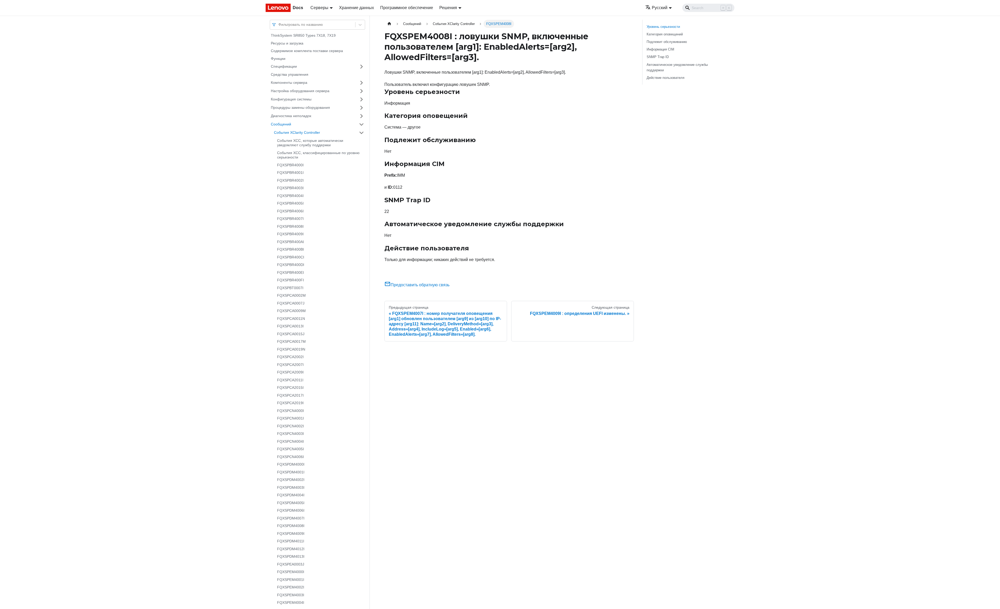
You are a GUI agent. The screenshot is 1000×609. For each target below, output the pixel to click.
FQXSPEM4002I (290, 587)
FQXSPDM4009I (290, 533)
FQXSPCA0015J (290, 334)
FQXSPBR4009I (290, 234)
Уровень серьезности (663, 27)
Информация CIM (660, 49)
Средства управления (289, 74)
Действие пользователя (665, 78)
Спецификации (284, 66)
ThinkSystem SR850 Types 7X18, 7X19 (303, 35)
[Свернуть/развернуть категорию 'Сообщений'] (361, 124)
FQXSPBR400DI (290, 265)
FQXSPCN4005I (290, 449)
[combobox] (278, 25)
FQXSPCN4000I (290, 411)
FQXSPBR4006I (290, 211)
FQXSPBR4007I (290, 219)
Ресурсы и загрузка (287, 43)
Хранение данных (356, 7)
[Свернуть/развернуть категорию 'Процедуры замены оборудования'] (361, 108)
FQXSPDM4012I (290, 549)
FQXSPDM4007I (290, 518)
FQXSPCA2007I (290, 365)
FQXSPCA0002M (291, 295)
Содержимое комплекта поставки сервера (307, 51)
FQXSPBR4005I (290, 203)
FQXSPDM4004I (290, 495)
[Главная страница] (389, 24)
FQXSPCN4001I (290, 418)
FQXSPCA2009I (290, 372)
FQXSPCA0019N (291, 349)
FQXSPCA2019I (290, 403)
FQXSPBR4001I (290, 172)
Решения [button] (448, 7)
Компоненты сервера (289, 82)
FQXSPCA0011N (291, 318)
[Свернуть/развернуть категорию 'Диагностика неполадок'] (361, 116)
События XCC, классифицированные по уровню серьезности (318, 155)
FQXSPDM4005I (290, 503)
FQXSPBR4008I (290, 226)
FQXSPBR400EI (290, 272)
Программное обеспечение (406, 7)
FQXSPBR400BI (290, 249)
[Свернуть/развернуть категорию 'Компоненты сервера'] (361, 83)
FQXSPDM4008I (290, 526)
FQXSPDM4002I (290, 480)
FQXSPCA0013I (290, 326)
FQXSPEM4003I (290, 595)
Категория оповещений (665, 34)
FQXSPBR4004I (290, 196)
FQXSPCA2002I (290, 357)
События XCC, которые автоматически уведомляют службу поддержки (310, 142)
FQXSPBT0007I (290, 288)
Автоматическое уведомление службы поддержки (677, 67)
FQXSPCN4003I (290, 434)
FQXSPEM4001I (290, 580)
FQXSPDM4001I (290, 472)
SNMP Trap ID (658, 57)
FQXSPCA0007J (290, 303)
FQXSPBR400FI (290, 280)
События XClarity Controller (297, 132)
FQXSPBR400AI (290, 242)
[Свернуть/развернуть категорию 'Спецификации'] (361, 66)
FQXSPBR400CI (290, 257)
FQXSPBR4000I (290, 165)
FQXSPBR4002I (290, 180)
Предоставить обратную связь (420, 285)
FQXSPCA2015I (290, 387)
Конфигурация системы (291, 99)
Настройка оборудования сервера (300, 91)
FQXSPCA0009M (291, 311)
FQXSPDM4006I (290, 510)
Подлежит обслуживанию (667, 42)
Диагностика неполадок (291, 116)
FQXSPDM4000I (290, 464)
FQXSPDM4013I (290, 556)
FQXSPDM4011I (290, 541)
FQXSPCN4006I (290, 457)
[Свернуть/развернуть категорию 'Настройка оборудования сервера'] (361, 91)
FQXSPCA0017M (291, 341)
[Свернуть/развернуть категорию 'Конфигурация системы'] (361, 99)
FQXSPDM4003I (290, 487)
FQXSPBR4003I (290, 188)
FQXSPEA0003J (290, 564)
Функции (278, 58)
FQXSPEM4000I (290, 572)
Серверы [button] (319, 7)
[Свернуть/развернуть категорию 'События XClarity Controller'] (361, 133)
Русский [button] (659, 7)
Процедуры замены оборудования (300, 107)
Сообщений (281, 124)
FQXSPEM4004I (290, 602)
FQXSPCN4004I (290, 441)
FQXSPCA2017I (290, 395)
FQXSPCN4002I (290, 426)
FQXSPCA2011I (290, 380)
